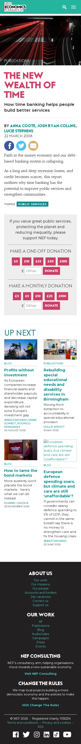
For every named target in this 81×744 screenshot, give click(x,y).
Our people (40, 588)
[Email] (33, 146)
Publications (16, 61)
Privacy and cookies (56, 723)
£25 (38, 261)
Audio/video (40, 634)
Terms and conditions (22, 723)
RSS (41, 727)
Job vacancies (41, 597)
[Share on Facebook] (9, 146)
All (40, 621)
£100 (63, 261)
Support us (40, 605)
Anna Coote (22, 126)
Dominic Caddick (16, 503)
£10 (26, 261)
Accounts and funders (40, 592)
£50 (51, 261)
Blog (8, 363)
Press (41, 642)
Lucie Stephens (18, 131)
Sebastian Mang (15, 419)
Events (41, 646)
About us (40, 573)
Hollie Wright (54, 426)
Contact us (40, 601)
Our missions (40, 584)
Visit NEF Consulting (40, 674)
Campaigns (40, 638)
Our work (40, 580)
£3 (17, 296)
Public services (32, 204)
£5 (16, 261)
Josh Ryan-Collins (56, 126)
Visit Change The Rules (40, 705)
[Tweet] (21, 146)
